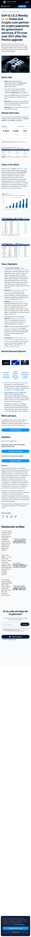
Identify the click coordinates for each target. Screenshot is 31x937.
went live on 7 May (22, 168)
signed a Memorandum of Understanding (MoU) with (16, 269)
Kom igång (24, 624)
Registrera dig (22, 6)
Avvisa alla (15, 932)
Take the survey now (15, 430)
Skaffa (27, 2)
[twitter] (7, 517)
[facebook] (3, 517)
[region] (15, 926)
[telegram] (11, 517)
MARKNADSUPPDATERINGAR (14, 11)
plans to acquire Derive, (16, 301)
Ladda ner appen (17, 637)
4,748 (13, 181)
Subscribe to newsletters (15, 451)
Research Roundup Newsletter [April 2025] (16, 382)
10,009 (22, 183)
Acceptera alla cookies (15, 928)
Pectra (9, 168)
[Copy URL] (15, 516)
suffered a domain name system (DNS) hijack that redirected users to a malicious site (16, 339)
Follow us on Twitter (15, 460)
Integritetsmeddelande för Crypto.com (11, 630)
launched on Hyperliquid (11, 328)
